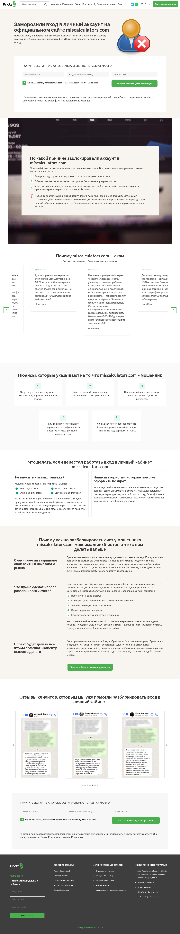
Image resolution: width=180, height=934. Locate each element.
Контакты (87, 4)
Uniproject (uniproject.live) (64, 880)
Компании (55, 4)
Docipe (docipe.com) (61, 890)
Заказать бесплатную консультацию (135, 83)
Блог (119, 4)
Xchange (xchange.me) (104, 876)
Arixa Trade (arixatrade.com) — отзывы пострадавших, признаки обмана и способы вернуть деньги (152, 874)
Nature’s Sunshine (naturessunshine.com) (112, 890)
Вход (147, 4)
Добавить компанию (105, 4)
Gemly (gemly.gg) (144, 887)
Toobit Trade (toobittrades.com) (149, 897)
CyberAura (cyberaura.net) (148, 892)
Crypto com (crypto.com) (105, 871)
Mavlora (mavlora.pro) (146, 882)
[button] (82, 785)
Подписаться (27, 915)
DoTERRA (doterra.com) (105, 880)
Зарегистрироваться (165, 4)
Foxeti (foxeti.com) (61, 876)
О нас (78, 4)
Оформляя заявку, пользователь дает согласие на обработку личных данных (62, 82)
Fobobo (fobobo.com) (62, 871)
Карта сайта (16, 875)
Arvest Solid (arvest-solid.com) (65, 885)
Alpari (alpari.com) (102, 885)
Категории (68, 4)
